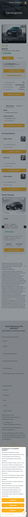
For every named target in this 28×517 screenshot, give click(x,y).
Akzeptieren (13, 500)
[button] (24, 513)
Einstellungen (13, 505)
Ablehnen (13, 510)
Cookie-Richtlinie (9, 514)
